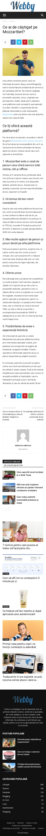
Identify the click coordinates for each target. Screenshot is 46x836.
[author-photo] (23, 442)
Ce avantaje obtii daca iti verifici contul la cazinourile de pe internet (33, 415)
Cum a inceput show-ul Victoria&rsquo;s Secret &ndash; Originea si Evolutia (13, 415)
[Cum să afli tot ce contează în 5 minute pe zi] (23, 564)
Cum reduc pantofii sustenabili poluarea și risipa (27, 500)
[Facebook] (13, 42)
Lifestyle (6, 541)
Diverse (12, 21)
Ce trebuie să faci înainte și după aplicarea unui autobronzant (22, 612)
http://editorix (23, 449)
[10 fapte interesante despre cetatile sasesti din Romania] (9, 767)
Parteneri (20, 823)
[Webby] (23, 6)
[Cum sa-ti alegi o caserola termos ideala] (9, 755)
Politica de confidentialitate (22, 826)
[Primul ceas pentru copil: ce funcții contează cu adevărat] (23, 630)
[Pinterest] (24, 42)
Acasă (5, 21)
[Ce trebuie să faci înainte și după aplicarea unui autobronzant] (23, 597)
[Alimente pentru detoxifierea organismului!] (9, 742)
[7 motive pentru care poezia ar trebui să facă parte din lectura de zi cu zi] (23, 531)
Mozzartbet (8, 114)
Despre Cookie (31, 823)
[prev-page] (4, 509)
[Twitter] (19, 42)
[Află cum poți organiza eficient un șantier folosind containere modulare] (9, 487)
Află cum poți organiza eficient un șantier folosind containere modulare (30, 487)
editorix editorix (23, 445)
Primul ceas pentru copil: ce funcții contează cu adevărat (19, 645)
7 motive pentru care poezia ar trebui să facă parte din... (20, 547)
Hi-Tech (5, 574)
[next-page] (8, 509)
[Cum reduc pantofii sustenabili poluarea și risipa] (9, 499)
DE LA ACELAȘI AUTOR (13, 465)
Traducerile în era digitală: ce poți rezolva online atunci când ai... (22, 678)
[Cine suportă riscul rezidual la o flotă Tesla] (9, 475)
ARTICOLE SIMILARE (12, 462)
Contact (40, 828)
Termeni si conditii (28, 828)
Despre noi (11, 823)
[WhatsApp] (30, 42)
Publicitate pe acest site (11, 828)
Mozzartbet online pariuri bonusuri (26, 141)
